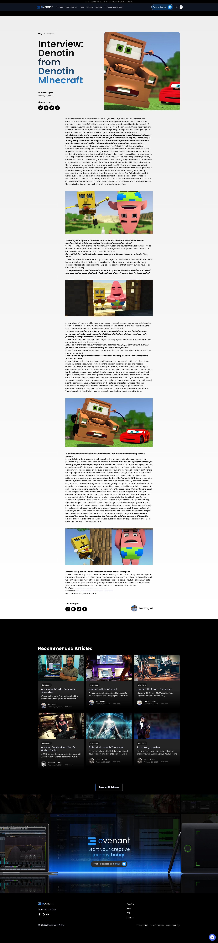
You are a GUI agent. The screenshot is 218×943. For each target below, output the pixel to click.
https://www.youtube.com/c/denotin (90, 588)
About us (131, 904)
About (82, 7)
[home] (45, 7)
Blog (129, 908)
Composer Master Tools (113, 7)
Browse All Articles (109, 787)
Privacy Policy (142, 925)
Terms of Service (157, 925)
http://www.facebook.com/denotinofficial (94, 590)
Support (90, 7)
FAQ (128, 913)
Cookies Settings (173, 925)
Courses (59, 7)
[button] (71, 7)
